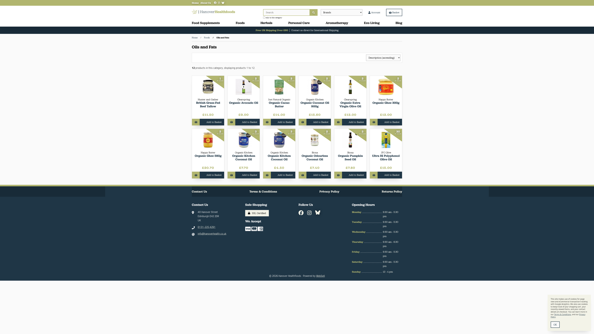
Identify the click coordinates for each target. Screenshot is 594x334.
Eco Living (372, 23)
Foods (240, 23)
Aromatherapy (337, 23)
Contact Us (199, 191)
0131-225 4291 (206, 227)
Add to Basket (214, 122)
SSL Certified (258, 213)
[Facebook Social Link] (215, 3)
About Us (205, 2)
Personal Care (299, 23)
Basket (395, 12)
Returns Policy (392, 191)
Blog (399, 23)
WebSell (320, 276)
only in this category (273, 17)
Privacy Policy (329, 191)
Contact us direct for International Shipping (314, 30)
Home (195, 2)
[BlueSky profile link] (223, 3)
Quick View (212, 103)
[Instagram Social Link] (219, 3)
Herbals (266, 23)
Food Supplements (206, 23)
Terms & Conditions (263, 191)
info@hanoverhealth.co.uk (212, 233)
